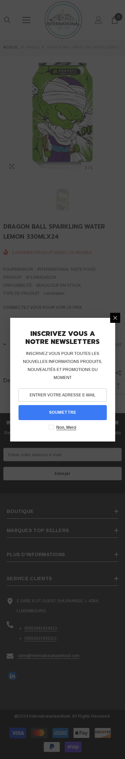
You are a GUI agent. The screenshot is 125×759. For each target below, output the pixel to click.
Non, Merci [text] (66, 427)
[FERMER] (115, 318)
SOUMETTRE (62, 412)
